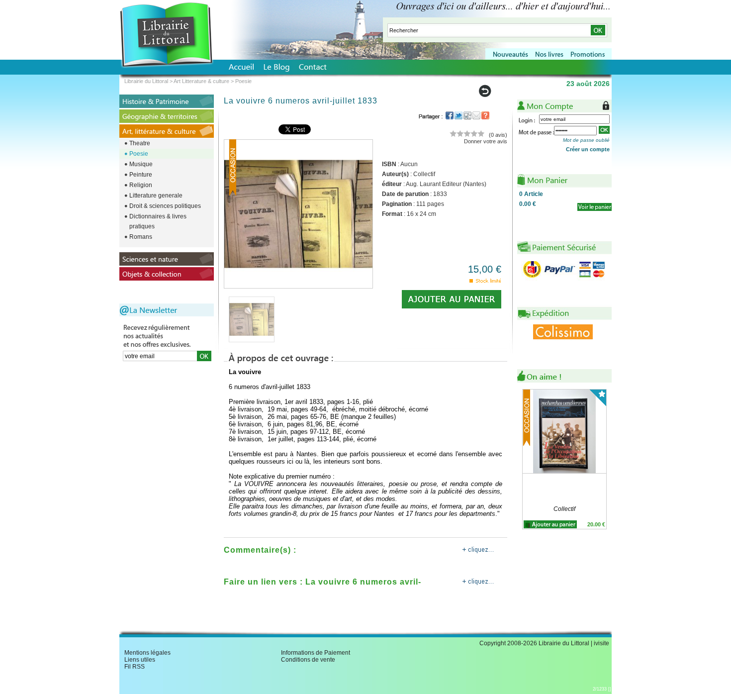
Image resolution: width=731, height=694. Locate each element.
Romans (140, 236)
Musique (141, 164)
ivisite (601, 643)
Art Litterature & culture (201, 81)
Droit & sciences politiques (165, 205)
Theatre (139, 143)
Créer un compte (588, 149)
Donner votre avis (485, 141)
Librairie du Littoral (146, 81)
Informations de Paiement (315, 652)
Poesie (138, 153)
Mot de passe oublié (586, 140)
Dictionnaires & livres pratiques (157, 221)
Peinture (140, 174)
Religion (140, 185)
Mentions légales (147, 652)
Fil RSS (134, 666)
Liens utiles (139, 659)
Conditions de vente (308, 659)
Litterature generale (156, 195)
